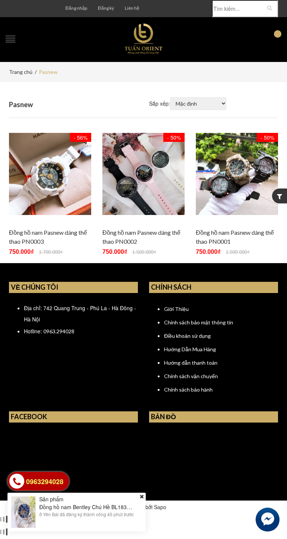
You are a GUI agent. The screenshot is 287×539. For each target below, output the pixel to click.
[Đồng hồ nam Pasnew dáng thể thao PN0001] (237, 173)
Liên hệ (132, 8)
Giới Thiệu (176, 309)
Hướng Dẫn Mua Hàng (190, 349)
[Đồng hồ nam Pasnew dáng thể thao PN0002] (143, 173)
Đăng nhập (76, 8)
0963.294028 (58, 331)
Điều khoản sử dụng (187, 336)
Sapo (160, 507)
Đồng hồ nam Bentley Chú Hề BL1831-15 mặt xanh (100, 507)
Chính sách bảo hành (188, 389)
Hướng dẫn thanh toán (190, 362)
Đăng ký (106, 8)
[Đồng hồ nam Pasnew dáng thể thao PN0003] (50, 173)
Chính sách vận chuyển (191, 376)
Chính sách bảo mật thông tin (198, 322)
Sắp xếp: (159, 103)
